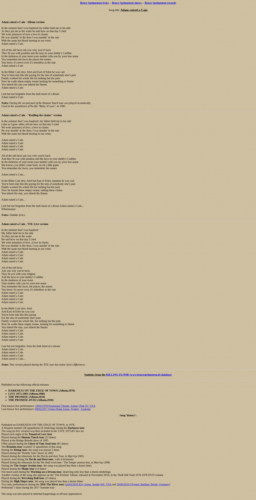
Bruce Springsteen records (160, 2)
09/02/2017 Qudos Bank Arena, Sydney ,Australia (63, 409)
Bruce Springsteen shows (127, 2)
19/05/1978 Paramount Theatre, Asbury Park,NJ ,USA (65, 405)
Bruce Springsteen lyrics (94, 2)
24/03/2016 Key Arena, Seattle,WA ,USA (88, 484)
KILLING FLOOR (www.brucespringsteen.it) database (139, 374)
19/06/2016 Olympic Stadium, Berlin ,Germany (143, 484)
